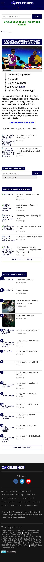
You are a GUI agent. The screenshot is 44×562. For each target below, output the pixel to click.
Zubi (25, 532)
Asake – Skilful (22, 290)
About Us (4, 491)
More (39, 8)
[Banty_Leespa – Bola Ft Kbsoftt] (8, 439)
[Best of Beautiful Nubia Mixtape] (8, 240)
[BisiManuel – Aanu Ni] (8, 283)
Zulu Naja (7, 542)
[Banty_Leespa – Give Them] (8, 407)
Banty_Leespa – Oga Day (26, 425)
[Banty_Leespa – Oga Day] (8, 428)
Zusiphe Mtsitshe (26, 538)
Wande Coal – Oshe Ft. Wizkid (28, 330)
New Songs (20, 495)
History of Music (13, 498)
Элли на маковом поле (27, 530)
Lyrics (3, 498)
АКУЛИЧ (18, 540)
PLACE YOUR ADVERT (29, 23)
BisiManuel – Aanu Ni (24, 280)
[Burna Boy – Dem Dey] (8, 320)
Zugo (3, 530)
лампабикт (8, 547)
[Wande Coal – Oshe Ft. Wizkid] (8, 333)
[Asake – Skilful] (8, 293)
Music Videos (31, 495)
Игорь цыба (36, 545)
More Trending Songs (21, 448)
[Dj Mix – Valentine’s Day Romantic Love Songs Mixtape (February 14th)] (8, 251)
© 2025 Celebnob (16, 505)
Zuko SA (37, 540)
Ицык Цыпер (15, 532)
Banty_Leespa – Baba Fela (26, 351)
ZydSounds (6, 540)
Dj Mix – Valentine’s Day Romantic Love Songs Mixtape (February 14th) (28, 249)
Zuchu (27, 536)
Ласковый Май (8, 545)
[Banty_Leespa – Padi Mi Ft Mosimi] (8, 386)
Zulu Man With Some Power (26, 544)
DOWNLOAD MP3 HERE (22, 122)
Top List (27, 502)
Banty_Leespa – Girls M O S (27, 362)
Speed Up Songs (27, 498)
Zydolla (37, 542)
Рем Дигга (23, 545)
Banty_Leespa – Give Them (27, 404)
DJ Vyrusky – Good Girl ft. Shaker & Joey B (26, 136)
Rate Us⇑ (4, 505)
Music (15, 8)
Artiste (27, 8)
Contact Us (13, 491)
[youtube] (28, 481)
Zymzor (18, 536)
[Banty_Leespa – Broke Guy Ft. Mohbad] (8, 344)
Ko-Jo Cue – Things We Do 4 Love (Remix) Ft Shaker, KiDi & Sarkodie (28, 150)
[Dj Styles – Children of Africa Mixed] (8, 197)
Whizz (21, 86)
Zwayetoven (26, 542)
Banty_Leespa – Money (25, 415)
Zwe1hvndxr (7, 536)
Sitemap (35, 502)
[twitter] (22, 481)
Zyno (16, 542)
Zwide (4, 538)
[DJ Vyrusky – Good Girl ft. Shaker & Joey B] (8, 140)
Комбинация (17, 534)
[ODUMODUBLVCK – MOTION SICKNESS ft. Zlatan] (8, 306)
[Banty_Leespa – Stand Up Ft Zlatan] (8, 375)
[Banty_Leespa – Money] (8, 418)
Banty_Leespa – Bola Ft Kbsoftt (28, 436)
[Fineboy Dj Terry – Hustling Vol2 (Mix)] (8, 218)
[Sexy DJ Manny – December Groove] (8, 208)
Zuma (4, 532)
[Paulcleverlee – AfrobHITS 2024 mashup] (8, 229)
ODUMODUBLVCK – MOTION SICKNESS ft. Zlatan (27, 302)
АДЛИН (12, 538)
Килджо (36, 536)
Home (5, 8)
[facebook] (15, 481)
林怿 (27, 534)
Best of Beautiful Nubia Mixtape (29, 237)
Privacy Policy (24, 491)
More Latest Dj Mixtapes (21, 260)
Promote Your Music (8, 502)
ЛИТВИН (28, 540)
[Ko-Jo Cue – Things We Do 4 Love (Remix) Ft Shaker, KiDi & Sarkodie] (8, 152)
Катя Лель (6, 544)
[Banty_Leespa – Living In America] (8, 397)
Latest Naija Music (7, 495)
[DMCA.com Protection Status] (22, 551)
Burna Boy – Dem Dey (25, 315)
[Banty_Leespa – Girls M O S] (8, 365)
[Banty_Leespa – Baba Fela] (8, 354)
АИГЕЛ (11, 530)
